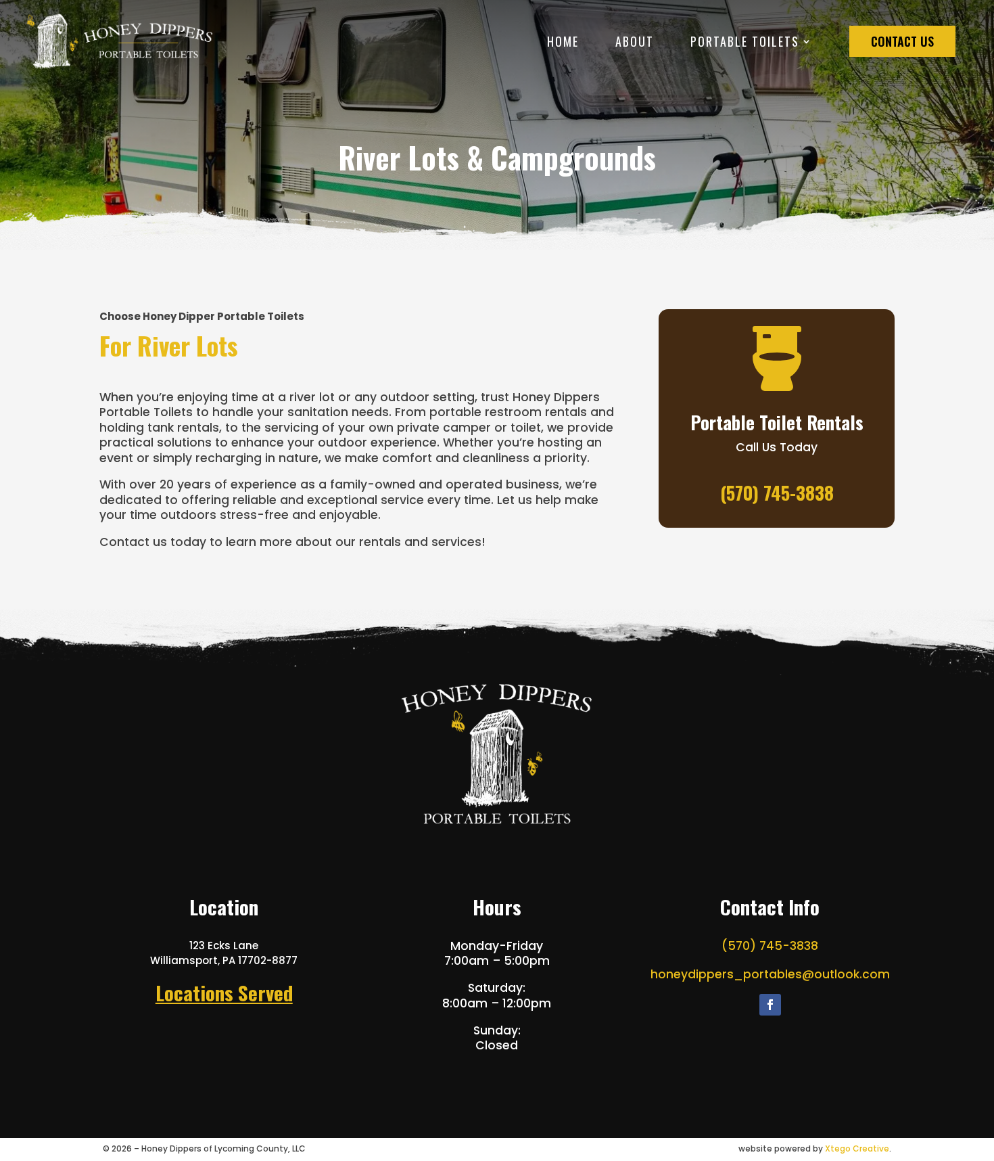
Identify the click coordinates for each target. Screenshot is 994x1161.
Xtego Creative (857, 1148)
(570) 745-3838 (769, 946)
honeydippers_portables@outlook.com (770, 974)
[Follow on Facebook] (770, 1005)
